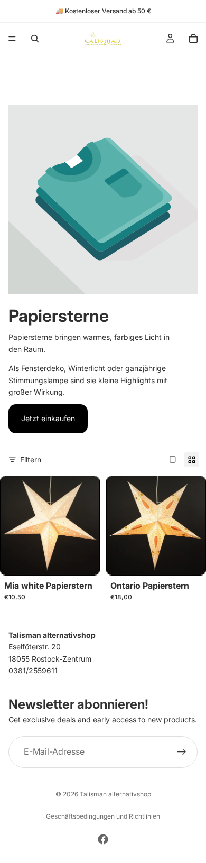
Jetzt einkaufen (48, 418)
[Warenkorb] (193, 38)
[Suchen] (34, 38)
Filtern (30, 459)
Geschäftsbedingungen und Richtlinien (103, 816)
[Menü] (12, 38)
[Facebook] (103, 839)
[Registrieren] (182, 751)
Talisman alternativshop (115, 794)
